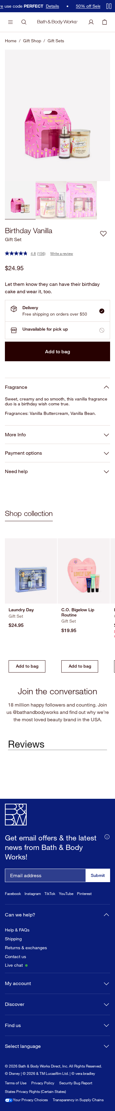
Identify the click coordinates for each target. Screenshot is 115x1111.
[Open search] (23, 22)
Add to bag (57, 352)
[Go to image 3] (81, 200)
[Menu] (10, 22)
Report (70, 1094)
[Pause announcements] (109, 6)
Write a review (61, 253)
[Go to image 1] (20, 200)
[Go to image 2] (51, 200)
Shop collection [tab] (29, 513)
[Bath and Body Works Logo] (57, 22)
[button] (103, 233)
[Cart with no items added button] (104, 22)
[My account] (91, 22)
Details (33, 6)
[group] (57, 115)
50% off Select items (77, 6)
